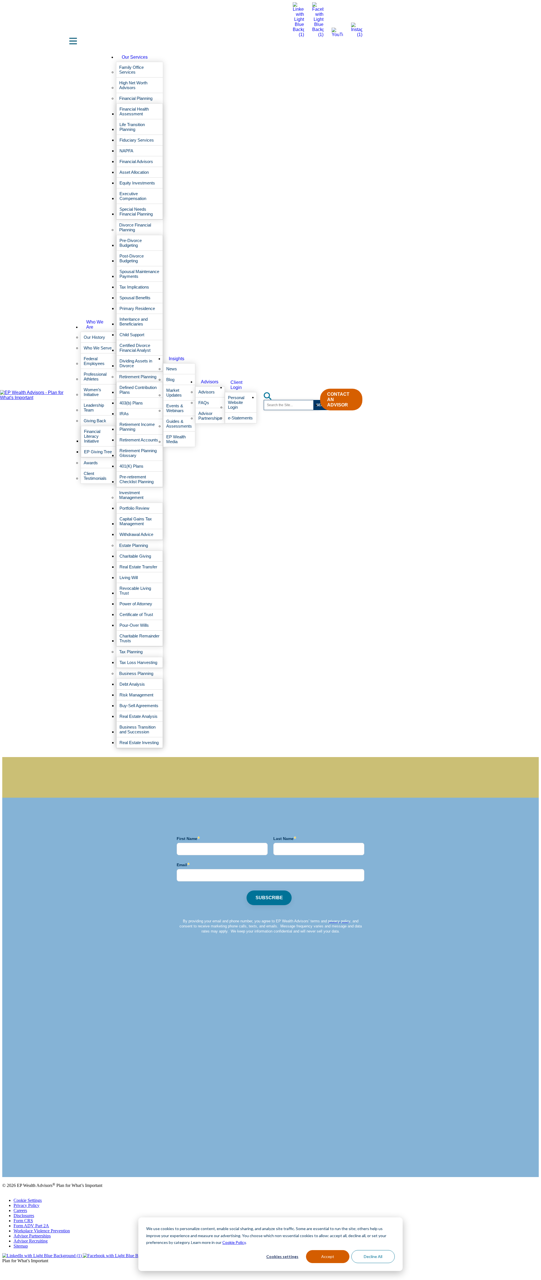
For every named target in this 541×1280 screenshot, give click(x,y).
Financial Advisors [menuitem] (136, 161)
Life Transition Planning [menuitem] (132, 127)
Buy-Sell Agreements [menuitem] (138, 705)
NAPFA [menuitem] (126, 150)
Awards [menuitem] (91, 462)
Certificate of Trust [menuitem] (136, 614)
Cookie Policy (234, 1242)
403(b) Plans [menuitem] (131, 403)
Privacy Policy (26, 1205)
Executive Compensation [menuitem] (132, 196)
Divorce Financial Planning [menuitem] (135, 227)
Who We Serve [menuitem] (98, 348)
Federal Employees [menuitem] (94, 361)
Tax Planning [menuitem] (131, 651)
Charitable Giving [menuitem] (135, 556)
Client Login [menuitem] (236, 385)
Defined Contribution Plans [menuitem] (138, 390)
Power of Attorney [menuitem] (135, 603)
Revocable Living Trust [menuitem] (135, 590)
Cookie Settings (28, 1200)
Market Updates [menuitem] (174, 392)
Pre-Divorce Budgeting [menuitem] (130, 243)
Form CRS (23, 1220)
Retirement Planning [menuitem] (137, 376)
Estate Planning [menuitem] (133, 545)
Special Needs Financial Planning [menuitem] (136, 211)
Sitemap (21, 1246)
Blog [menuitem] (170, 379)
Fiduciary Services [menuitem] (136, 140)
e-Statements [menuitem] (240, 417)
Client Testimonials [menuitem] (95, 476)
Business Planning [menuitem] (136, 673)
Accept (327, 1256)
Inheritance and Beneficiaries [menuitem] (133, 321)
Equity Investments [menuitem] (137, 183)
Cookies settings (282, 1256)
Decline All (373, 1256)
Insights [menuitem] (176, 358)
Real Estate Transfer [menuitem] (138, 566)
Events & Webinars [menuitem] (175, 408)
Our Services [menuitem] (135, 57)
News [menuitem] (171, 368)
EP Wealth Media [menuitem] (176, 439)
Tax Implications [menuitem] (134, 287)
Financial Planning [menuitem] (135, 98)
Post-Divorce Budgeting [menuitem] (131, 258)
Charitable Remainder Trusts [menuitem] (139, 638)
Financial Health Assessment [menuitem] (134, 111)
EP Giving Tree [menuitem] (98, 451)
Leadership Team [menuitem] (94, 407)
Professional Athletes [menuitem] (95, 376)
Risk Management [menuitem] (136, 694)
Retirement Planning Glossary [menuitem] (138, 453)
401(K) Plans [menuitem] (131, 466)
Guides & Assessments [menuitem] (179, 423)
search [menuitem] (271, 394)
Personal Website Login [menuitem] (236, 402)
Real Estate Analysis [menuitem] (138, 716)
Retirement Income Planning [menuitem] (137, 427)
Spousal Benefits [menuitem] (134, 297)
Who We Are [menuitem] (94, 324)
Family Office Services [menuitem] (131, 69)
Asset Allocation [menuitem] (134, 172)
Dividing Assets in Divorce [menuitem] (135, 363)
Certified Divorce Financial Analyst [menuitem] (134, 348)
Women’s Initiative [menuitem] (92, 392)
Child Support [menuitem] (131, 334)
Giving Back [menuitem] (95, 420)
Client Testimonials (19, 1160)
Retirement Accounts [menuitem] (138, 439)
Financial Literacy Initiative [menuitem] (92, 436)
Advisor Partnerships (32, 1235)
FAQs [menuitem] (203, 402)
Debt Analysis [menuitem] (132, 684)
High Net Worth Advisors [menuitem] (133, 85)
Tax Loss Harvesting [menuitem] (138, 662)
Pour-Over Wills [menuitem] (134, 625)
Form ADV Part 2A (31, 1225)
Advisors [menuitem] (209, 381)
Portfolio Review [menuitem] (134, 508)
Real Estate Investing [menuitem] (139, 742)
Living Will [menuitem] (128, 577)
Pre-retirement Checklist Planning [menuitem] (136, 479)
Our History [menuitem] (94, 337)
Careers (20, 1210)
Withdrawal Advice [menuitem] (136, 534)
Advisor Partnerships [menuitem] (210, 416)
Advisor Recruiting (31, 1241)
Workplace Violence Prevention (42, 1230)
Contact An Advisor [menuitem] (338, 399)
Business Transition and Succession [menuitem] (137, 729)
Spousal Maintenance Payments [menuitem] (139, 274)
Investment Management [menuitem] (131, 495)
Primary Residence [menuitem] (137, 308)
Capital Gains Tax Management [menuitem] (135, 521)
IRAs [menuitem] (124, 413)
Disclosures (24, 1215)
